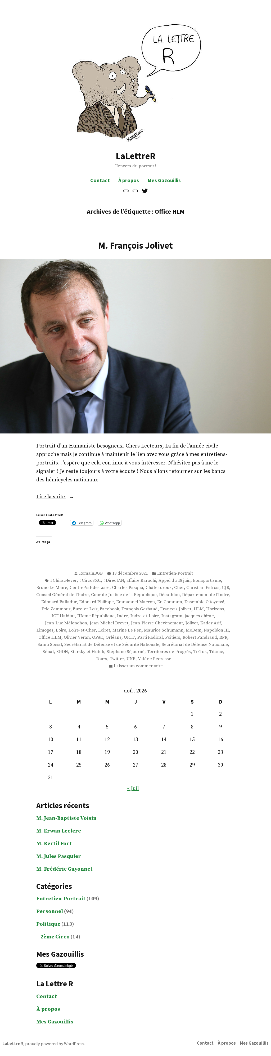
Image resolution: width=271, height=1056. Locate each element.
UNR (131, 659)
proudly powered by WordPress (54, 1043)
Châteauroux (159, 587)
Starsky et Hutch (87, 652)
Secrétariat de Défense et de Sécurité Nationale (111, 644)
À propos (128, 180)
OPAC (97, 637)
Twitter (117, 659)
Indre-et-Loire (144, 616)
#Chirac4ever (63, 580)
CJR (225, 587)
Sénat (48, 652)
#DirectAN (113, 580)
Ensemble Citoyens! (204, 602)
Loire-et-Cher (82, 630)
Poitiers (172, 637)
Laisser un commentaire (138, 666)
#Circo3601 (90, 580)
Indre (122, 616)
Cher (179, 587)
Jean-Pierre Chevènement (157, 623)
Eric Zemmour (56, 609)
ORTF (129, 637)
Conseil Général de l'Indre (62, 595)
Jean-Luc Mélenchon (66, 623)
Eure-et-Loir (85, 609)
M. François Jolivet (135, 245)
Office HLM (49, 637)
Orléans (113, 637)
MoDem (193, 630)
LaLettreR (136, 156)
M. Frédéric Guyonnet (64, 869)
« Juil (133, 788)
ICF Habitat (63, 616)
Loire (61, 630)
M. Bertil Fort (54, 843)
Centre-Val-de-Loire (90, 587)
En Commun (169, 602)
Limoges (45, 630)
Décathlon (169, 595)
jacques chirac (199, 616)
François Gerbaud (139, 609)
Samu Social (50, 644)
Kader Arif (210, 623)
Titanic (216, 652)
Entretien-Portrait (175, 573)
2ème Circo (55, 937)
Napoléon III (216, 630)
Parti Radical (150, 637)
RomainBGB (91, 573)
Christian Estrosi (202, 587)
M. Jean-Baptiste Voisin (66, 818)
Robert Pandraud (200, 637)
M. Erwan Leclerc (58, 831)
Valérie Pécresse (154, 659)
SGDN (62, 652)
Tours (101, 659)
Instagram (171, 616)
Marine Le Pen (127, 630)
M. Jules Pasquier (58, 856)
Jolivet (191, 623)
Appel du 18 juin (175, 580)
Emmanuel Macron (135, 602)
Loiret (104, 630)
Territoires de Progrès (169, 652)
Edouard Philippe (96, 602)
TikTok (200, 652)
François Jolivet (175, 609)
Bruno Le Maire (51, 587)
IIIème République (96, 616)
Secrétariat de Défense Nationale (195, 644)
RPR (223, 637)
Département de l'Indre (205, 595)
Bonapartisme (207, 580)
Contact (100, 180)
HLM (199, 609)
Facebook (109, 609)
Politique (48, 924)
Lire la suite (61, 497)
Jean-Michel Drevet (108, 623)
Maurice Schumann (163, 630)
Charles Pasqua (127, 587)
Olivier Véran (77, 637)
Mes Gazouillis (164, 180)
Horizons (215, 609)
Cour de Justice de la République (124, 595)
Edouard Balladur (59, 602)
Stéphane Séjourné (125, 652)
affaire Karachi (141, 580)
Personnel (49, 911)
